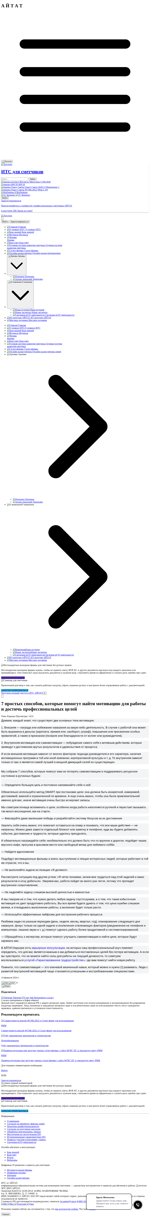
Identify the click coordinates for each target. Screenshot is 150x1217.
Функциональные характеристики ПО (26, 1137)
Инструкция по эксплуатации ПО (24, 1134)
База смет (11, 1155)
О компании (13, 1121)
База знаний (13, 1152)
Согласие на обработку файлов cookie (26, 1124)
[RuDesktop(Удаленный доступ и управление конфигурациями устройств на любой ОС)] (14, 192)
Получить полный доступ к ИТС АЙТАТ (22, 693)
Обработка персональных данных (24, 1131)
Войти (5, 198)
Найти (32, 179)
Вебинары (12, 1160)
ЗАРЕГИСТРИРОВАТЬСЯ (14, 690)
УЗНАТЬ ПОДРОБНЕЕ (13, 677)
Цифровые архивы (16, 1172)
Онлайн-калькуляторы (18, 1178)
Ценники (11, 1175)
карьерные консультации (48, 947)
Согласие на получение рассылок (23, 1129)
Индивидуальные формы (19, 1170)
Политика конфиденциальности (23, 1126)
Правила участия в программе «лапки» (26, 1139)
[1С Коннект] (15, 195)
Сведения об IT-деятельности (21, 1142)
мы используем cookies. (67, 1209)
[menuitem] (11, 997)
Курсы (10, 1157)
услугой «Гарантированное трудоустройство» (54, 960)
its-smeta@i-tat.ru (68, 1201)
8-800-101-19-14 (85, 1201)
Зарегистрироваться (20, 222)
